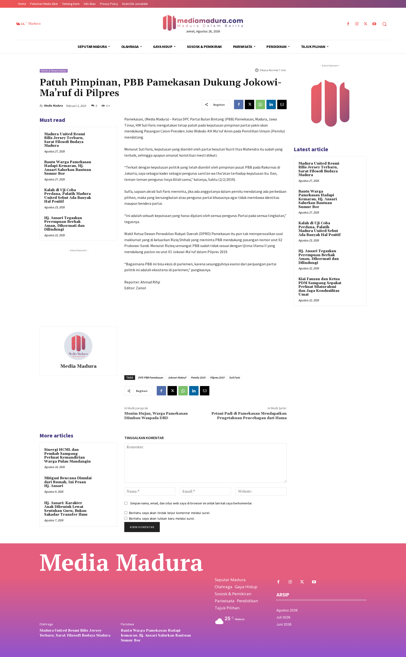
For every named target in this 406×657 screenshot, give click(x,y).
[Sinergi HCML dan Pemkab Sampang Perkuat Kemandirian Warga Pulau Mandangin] (104, 456)
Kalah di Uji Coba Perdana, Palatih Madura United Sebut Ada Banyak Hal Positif (67, 196)
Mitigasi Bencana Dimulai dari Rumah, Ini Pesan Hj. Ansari (68, 482)
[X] (366, 24)
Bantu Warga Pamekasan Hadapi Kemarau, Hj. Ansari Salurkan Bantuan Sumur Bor (67, 168)
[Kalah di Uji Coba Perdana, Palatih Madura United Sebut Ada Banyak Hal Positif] (103, 196)
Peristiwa (127, 624)
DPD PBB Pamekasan (150, 377)
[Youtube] (374, 24)
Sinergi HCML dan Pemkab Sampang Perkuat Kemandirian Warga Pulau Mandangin (67, 456)
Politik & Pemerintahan (53, 70)
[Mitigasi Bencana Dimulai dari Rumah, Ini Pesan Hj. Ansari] (104, 484)
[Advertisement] (78, 282)
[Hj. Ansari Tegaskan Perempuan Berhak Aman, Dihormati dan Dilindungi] (103, 224)
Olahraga (46, 624)
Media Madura (53, 106)
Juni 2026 (284, 624)
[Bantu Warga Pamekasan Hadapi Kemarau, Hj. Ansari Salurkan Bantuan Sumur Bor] (103, 168)
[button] (384, 24)
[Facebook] (348, 24)
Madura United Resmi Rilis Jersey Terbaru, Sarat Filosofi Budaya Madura (64, 140)
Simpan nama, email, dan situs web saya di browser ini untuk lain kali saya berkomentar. (191, 503)
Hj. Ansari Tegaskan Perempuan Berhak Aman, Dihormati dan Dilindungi (64, 224)
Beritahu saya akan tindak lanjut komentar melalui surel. (169, 513)
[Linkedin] (271, 104)
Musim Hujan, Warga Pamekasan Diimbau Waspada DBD (156, 415)
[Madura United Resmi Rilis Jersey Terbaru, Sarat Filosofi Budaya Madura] (103, 140)
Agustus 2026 (287, 610)
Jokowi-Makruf (177, 377)
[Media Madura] (78, 346)
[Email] (282, 104)
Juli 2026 (283, 617)
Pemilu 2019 (198, 377)
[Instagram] (357, 24)
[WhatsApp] (260, 104)
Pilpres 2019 (217, 377)
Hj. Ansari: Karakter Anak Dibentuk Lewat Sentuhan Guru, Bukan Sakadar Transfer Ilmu (65, 509)
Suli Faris (234, 377)
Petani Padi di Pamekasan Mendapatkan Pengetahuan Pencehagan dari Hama (249, 415)
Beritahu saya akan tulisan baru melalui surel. (162, 518)
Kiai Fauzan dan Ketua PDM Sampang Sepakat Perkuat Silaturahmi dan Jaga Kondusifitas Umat (319, 287)
